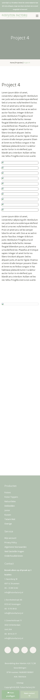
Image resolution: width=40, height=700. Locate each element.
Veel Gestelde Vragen (14, 551)
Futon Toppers (11, 497)
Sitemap (20, 683)
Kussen (7, 515)
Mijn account (10, 538)
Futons (7, 492)
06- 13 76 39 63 (10, 608)
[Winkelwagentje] (31, 15)
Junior (7, 510)
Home (12, 62)
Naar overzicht (11, 72)
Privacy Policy (10, 542)
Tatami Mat (9, 519)
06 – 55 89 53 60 (11, 588)
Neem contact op (29, 694)
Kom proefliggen (10, 694)
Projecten (18, 62)
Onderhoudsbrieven (13, 556)
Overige (8, 524)
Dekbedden (9, 506)
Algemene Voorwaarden (15, 547)
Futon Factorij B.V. (27, 687)
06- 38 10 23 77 (10, 634)
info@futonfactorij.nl (13, 592)
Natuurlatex (10, 501)
